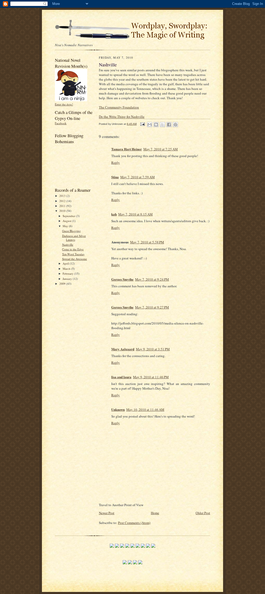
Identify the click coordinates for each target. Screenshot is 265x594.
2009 (62, 284)
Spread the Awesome (74, 259)
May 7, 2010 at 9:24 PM (152, 279)
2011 (62, 206)
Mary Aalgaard (122, 348)
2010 (62, 211)
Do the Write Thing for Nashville (121, 116)
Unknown (118, 409)
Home (155, 513)
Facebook (61, 123)
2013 (62, 196)
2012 (62, 201)
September (69, 216)
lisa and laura (121, 376)
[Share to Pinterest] (175, 124)
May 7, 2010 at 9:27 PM (152, 307)
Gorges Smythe (122, 279)
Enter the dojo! (64, 104)
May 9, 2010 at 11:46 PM (151, 377)
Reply (115, 162)
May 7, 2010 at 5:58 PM (147, 242)
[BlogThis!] (156, 124)
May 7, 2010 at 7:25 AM (160, 149)
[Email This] (149, 124)
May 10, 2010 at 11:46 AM (145, 409)
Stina (115, 176)
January (68, 279)
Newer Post (106, 513)
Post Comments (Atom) (134, 522)
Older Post (203, 513)
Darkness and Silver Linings (74, 238)
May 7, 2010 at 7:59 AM (137, 177)
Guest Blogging (71, 231)
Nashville (67, 244)
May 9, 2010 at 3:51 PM (153, 349)
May (66, 226)
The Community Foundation (119, 107)
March (67, 269)
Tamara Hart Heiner (126, 148)
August (67, 221)
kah (114, 214)
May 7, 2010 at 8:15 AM (135, 214)
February (68, 273)
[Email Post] (142, 123)
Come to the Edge (73, 249)
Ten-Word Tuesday (73, 254)
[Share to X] (162, 124)
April (66, 263)
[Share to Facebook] (169, 124)
